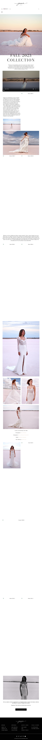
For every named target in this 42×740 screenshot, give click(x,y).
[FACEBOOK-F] (19, 736)
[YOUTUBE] (25, 736)
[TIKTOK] (21, 736)
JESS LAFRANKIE (23, 432)
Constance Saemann (22, 437)
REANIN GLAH (24, 439)
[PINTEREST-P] (23, 736)
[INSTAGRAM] (17, 736)
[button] (2, 9)
